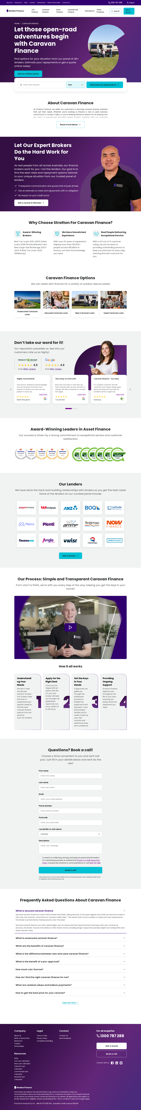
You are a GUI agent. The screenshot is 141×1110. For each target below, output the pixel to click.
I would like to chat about (50, 829)
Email (41, 794)
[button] (130, 389)
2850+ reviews (29, 369)
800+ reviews (56, 369)
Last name (43, 782)
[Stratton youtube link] (121, 1063)
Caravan (44, 834)
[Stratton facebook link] (112, 1063)
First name (43, 771)
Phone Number (45, 806)
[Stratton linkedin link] (116, 1063)
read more (43, 394)
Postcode (43, 817)
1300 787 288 (94, 863)
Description (44, 840)
